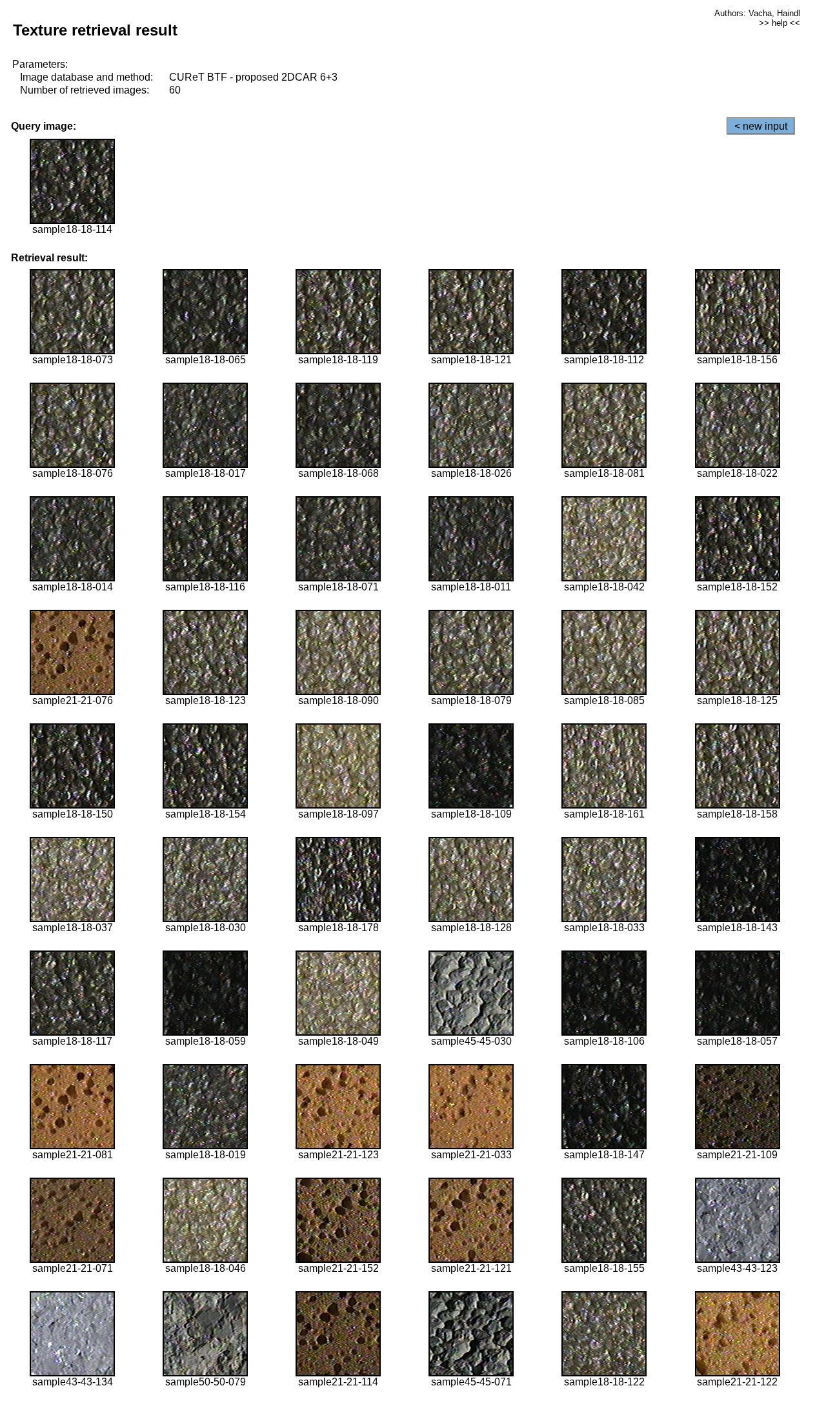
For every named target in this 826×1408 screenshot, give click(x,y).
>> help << (779, 23)
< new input (760, 126)
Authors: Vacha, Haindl (757, 13)
